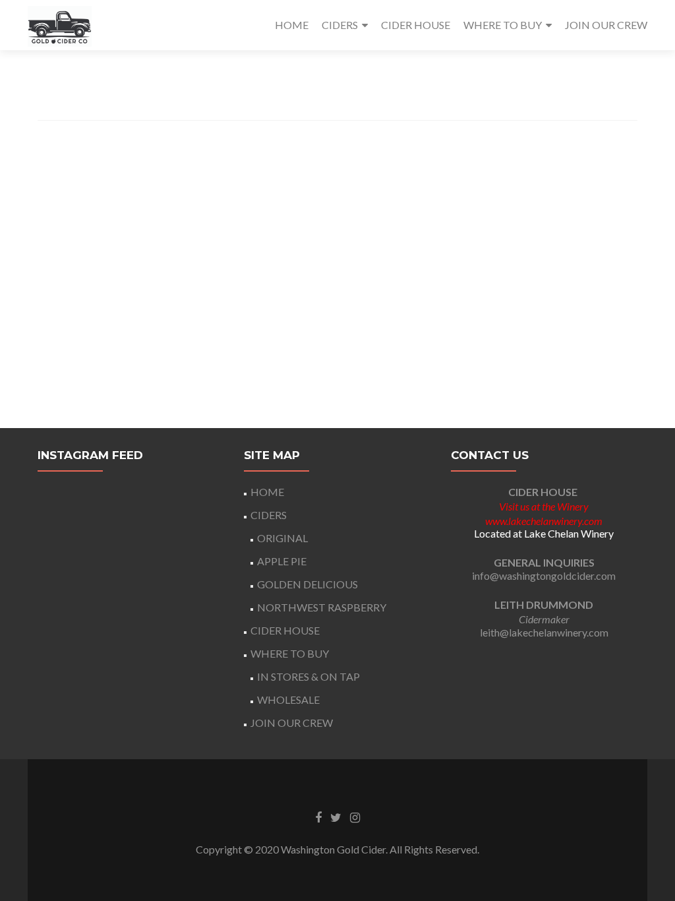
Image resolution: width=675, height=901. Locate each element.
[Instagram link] (355, 816)
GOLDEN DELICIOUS (307, 584)
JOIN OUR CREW (606, 24)
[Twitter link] (335, 816)
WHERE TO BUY (502, 24)
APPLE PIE (282, 561)
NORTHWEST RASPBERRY (321, 607)
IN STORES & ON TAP (308, 676)
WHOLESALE (288, 699)
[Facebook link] (318, 816)
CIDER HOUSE (415, 24)
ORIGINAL (282, 538)
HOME (291, 24)
